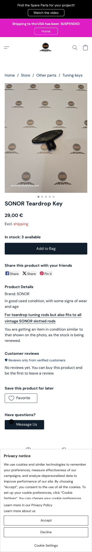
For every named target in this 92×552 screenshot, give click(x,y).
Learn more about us (19, 511)
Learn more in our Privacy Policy (28, 505)
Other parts (46, 75)
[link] (46, 543)
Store (25, 75)
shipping (20, 223)
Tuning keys (73, 75)
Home (10, 75)
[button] (46, 12)
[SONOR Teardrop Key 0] (46, 138)
